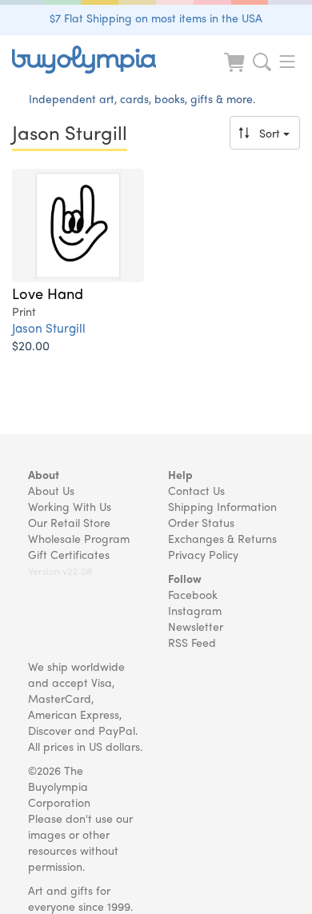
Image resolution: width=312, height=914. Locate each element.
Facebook (193, 594)
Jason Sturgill (49, 327)
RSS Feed (192, 642)
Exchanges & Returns (222, 538)
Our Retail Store (69, 522)
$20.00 (31, 345)
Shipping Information (222, 506)
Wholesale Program (79, 538)
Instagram (195, 610)
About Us (51, 490)
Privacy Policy (203, 554)
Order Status (201, 522)
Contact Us (196, 490)
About (43, 474)
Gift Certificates (69, 554)
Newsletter (195, 626)
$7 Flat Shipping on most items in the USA (156, 18)
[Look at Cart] (236, 72)
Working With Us (69, 506)
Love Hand (47, 292)
